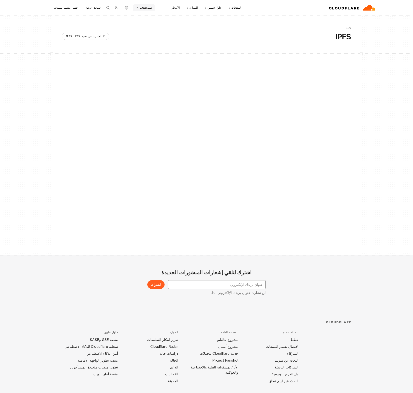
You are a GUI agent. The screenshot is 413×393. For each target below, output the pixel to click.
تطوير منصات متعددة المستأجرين (94, 367)
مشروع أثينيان (228, 346)
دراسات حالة (169, 353)
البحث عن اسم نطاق (284, 381)
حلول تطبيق (215, 7)
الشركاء (293, 353)
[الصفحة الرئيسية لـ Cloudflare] (352, 8)
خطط (294, 339)
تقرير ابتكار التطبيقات (162, 339)
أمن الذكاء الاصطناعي (102, 353)
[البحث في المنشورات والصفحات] (108, 7)
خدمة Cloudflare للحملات (219, 353)
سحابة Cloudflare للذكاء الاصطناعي (91, 346)
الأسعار (176, 7)
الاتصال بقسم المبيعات (66, 7)
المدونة (173, 381)
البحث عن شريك (287, 360)
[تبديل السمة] (116, 7)
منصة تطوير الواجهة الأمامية (98, 360)
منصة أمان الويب (105, 374)
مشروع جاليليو (227, 339)
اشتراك (156, 284)
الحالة (174, 360)
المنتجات (236, 7)
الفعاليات (171, 374)
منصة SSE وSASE (104, 339)
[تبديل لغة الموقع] (126, 8)
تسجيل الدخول (92, 7)
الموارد (194, 7)
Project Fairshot (225, 360)
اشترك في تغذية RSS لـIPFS (83, 36)
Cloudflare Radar (164, 346)
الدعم (174, 367)
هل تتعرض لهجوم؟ (285, 374)
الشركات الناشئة (287, 367)
